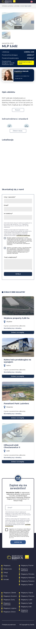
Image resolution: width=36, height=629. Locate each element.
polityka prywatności (23, 235)
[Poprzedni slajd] (3, 22)
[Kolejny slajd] (32, 22)
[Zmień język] (32, 2)
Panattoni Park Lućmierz (16, 403)
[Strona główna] (13, 1)
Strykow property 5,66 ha (16, 318)
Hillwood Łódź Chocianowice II (12, 446)
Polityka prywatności (9, 624)
